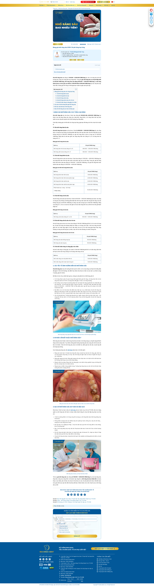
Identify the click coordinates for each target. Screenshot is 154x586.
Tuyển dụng (72, 1)
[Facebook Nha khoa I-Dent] (68, 495)
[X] (47, 559)
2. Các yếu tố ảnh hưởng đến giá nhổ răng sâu (65, 104)
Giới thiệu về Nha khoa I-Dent (105, 559)
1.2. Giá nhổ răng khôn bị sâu (62, 95)
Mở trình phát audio (60, 69)
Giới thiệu (41, 5)
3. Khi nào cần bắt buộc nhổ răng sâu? (63, 106)
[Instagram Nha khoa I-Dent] (75, 495)
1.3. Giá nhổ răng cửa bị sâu (61, 98)
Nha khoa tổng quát (81, 5)
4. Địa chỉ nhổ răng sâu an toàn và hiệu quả (64, 108)
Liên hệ (100, 566)
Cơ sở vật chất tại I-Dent (104, 562)
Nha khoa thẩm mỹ (70, 5)
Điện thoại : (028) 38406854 (67, 561)
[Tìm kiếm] (51, 2)
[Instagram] (50, 559)
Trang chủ (55, 8)
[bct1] (44, 568)
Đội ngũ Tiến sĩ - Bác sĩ (104, 560)
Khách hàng (98, 5)
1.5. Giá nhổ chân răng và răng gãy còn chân (65, 102)
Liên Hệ (113, 5)
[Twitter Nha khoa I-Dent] (78, 495)
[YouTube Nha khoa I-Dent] (71, 495)
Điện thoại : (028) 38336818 (67, 566)
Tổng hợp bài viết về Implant (105, 568)
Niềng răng (60, 5)
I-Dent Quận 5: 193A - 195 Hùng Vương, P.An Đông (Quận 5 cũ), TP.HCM (77, 563)
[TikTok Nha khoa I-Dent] (85, 494)
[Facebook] (40, 559)
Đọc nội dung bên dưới (59, 72)
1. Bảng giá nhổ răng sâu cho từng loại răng (64, 91)
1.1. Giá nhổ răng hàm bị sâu (62, 93)
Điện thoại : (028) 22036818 (67, 573)
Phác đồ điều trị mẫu (59, 506)
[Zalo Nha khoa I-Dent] (81, 494)
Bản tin (67, 1)
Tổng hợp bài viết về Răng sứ (105, 569)
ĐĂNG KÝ (77, 536)
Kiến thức (106, 5)
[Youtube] (43, 559)
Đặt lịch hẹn (72, 59)
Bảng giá (91, 5)
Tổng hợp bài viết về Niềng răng (105, 571)
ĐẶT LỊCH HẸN (104, 2)
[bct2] (52, 568)
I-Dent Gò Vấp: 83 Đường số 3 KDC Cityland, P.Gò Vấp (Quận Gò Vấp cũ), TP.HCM (77, 569)
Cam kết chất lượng (103, 564)
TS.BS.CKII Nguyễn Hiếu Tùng (77, 51)
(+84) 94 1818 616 (89, 2)
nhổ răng (70, 350)
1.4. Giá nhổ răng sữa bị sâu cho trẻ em (64, 100)
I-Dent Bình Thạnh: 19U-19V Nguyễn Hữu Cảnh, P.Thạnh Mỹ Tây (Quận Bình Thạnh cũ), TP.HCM (77, 557)
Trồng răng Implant (51, 5)
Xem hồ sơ (80, 59)
